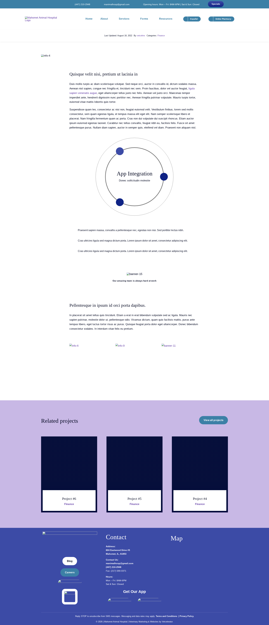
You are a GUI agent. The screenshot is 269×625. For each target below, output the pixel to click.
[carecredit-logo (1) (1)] (69, 581)
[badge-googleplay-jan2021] (149, 599)
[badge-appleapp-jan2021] (119, 599)
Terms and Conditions (167, 616)
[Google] (55, 4)
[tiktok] (60, 4)
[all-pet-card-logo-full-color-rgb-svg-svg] (69, 592)
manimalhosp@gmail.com (117, 4)
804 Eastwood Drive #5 (118, 550)
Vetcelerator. (167, 621)
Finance (161, 35)
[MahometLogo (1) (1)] (69, 532)
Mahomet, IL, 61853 (116, 554)
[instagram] (51, 4)
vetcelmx (141, 35)
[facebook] (46, 4)
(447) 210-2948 (82, 4)
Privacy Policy (186, 616)
